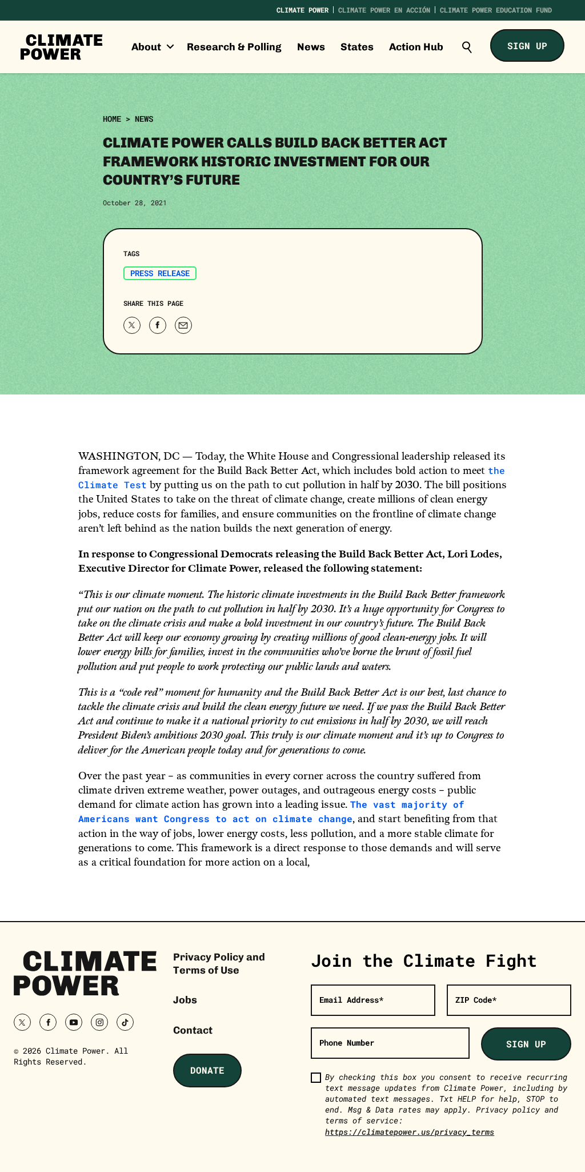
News (311, 47)
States (357, 47)
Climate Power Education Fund (496, 9)
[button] (467, 47)
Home (112, 118)
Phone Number (346, 1042)
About (147, 47)
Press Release (160, 273)
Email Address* (351, 999)
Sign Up (527, 45)
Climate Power (302, 9)
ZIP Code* (475, 999)
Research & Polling (234, 47)
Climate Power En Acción (384, 9)
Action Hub (416, 47)
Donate (207, 1070)
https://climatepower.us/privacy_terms (409, 1131)
